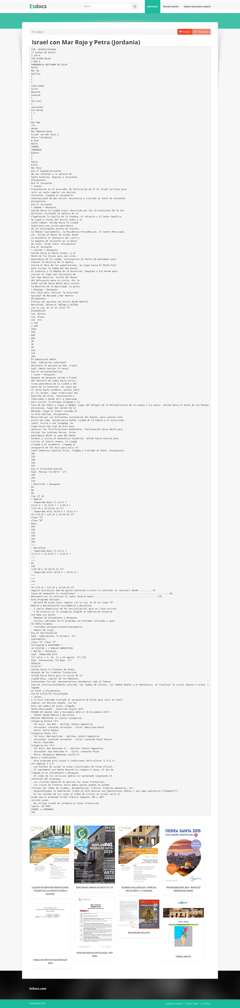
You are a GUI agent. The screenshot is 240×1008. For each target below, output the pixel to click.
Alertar (206, 1003)
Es (38, 6)
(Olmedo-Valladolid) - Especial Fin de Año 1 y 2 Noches (139, 889)
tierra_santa (183, 956)
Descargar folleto (139, 932)
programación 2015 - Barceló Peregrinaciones (183, 889)
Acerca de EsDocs (174, 1003)
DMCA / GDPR (192, 1003)
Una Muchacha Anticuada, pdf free (94, 954)
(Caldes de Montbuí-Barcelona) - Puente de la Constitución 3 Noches (50, 891)
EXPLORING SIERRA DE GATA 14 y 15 (94, 887)
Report (186, 31)
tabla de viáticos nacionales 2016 (50, 961)
